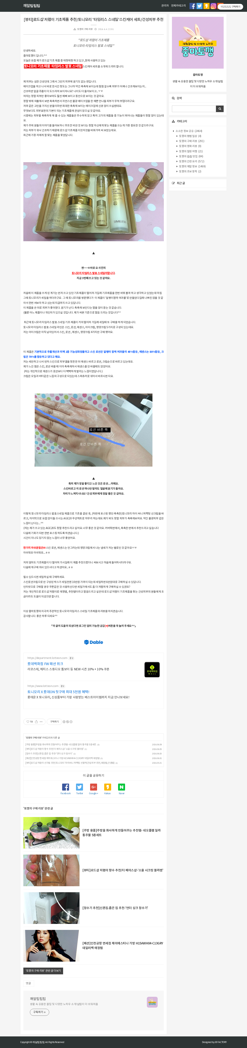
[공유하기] (36, 722)
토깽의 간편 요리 (191, 161)
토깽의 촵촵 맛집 (191, 156)
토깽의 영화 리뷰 (190, 146)
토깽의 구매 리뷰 (84, 29)
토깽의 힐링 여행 (191, 151)
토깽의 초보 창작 (190, 171)
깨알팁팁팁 (31, 6)
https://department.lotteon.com (47, 658)
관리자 (165, 5)
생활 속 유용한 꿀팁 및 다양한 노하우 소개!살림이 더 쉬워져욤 (64, 1004)
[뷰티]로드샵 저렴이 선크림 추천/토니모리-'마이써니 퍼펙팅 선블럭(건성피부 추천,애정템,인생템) (69, 763)
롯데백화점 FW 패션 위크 (45, 664)
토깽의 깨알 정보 (192, 166)
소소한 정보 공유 (188, 131)
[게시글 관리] (41, 722)
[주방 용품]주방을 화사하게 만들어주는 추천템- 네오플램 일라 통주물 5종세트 (60, 744)
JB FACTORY (221, 1042)
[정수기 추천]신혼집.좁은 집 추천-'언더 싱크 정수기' (49, 753)
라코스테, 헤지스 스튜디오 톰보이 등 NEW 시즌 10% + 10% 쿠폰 (68, 669)
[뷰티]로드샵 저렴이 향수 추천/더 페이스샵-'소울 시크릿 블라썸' (54, 749)
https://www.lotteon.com (42, 686)
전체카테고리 (178, 5)
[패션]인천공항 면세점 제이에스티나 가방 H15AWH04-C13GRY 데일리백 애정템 (62, 758)
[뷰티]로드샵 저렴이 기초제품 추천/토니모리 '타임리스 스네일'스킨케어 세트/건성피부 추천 (93, 19)
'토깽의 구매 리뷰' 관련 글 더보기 (43, 970)
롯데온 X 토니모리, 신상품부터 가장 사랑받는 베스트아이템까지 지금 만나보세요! (78, 697)
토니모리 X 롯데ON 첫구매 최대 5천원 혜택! (58, 692)
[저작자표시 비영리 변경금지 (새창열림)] (67, 721)
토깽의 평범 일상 (190, 136)
